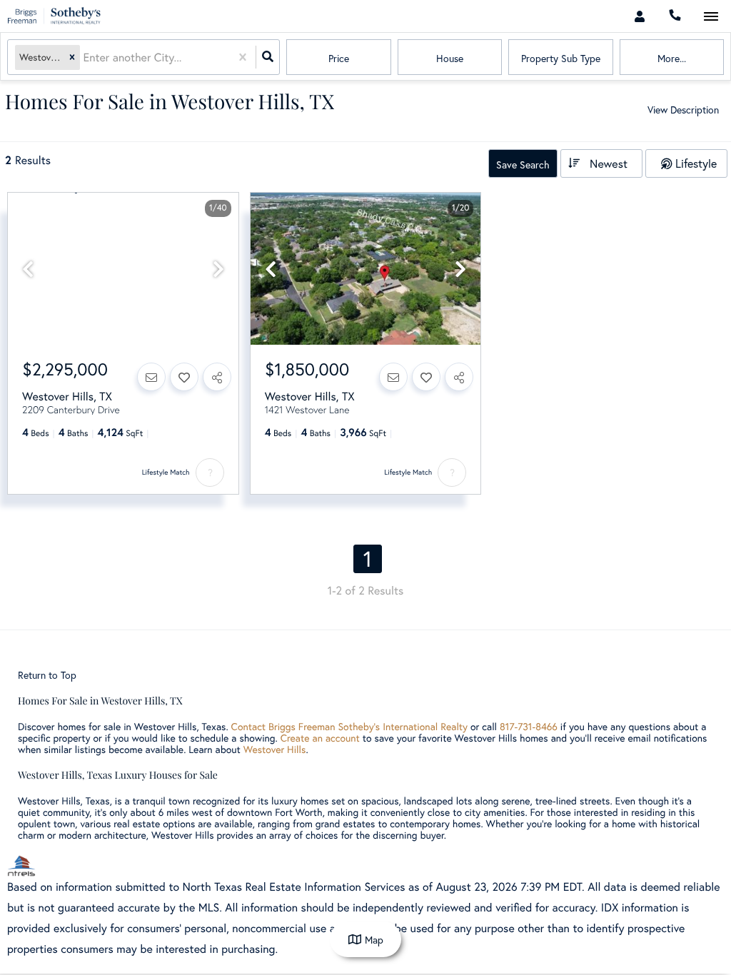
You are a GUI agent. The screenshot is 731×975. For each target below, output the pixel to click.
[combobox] (84, 57)
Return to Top (47, 675)
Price (338, 58)
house (449, 58)
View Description (683, 109)
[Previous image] (28, 269)
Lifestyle (696, 163)
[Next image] (218, 269)
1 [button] (367, 558)
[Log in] (639, 16)
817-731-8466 (529, 726)
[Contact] (151, 377)
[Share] (217, 377)
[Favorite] (184, 377)
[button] (72, 57)
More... (671, 58)
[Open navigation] (711, 17)
